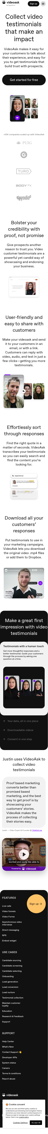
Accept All (36, 1122)
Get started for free (24, 80)
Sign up (33, 3)
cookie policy (24, 1117)
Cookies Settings (20, 1122)
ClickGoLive (37, 830)
